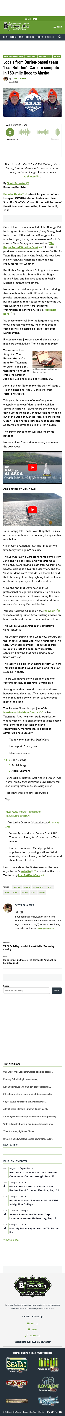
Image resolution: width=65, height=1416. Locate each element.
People (16, 892)
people (25, 892)
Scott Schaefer (18, 78)
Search (6, 985)
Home (5, 36)
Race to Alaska (12, 194)
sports (42, 892)
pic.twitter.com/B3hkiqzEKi (17, 815)
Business (49, 36)
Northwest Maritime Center (20, 712)
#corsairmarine (34, 811)
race (33, 892)
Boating (17, 887)
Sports (57, 56)
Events (13, 36)
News (7, 892)
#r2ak (8, 811)
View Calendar (11, 1240)
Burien (27, 887)
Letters (39, 36)
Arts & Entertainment (13, 56)
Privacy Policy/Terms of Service (33, 1412)
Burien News (31, 56)
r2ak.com (30, 176)
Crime (21, 36)
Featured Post (45, 56)
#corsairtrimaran (19, 811)
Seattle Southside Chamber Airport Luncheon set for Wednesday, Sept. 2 (32, 1216)
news (50, 887)
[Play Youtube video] (32, 467)
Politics (30, 36)
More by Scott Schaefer (46, 928)
